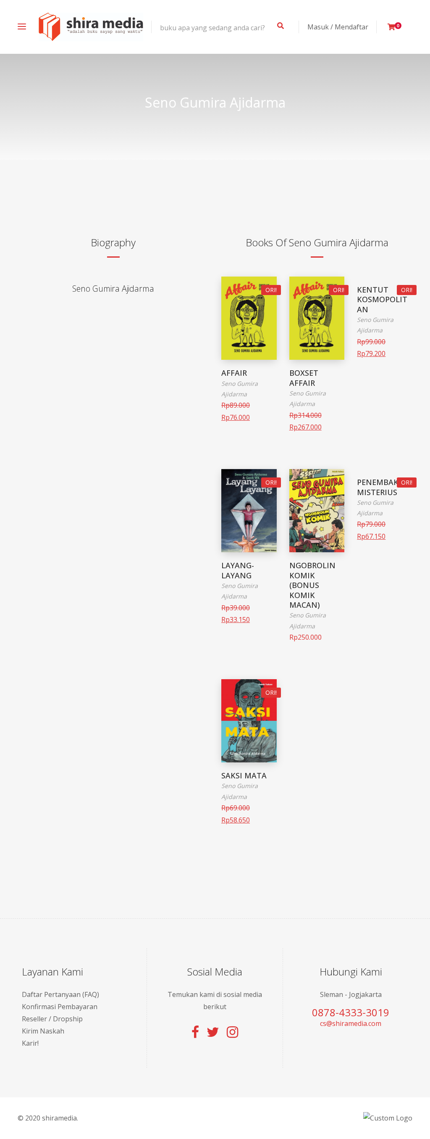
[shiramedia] (91, 27)
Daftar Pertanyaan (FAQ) (60, 994)
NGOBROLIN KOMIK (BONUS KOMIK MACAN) (312, 585)
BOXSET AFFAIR (303, 378)
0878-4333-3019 (350, 1012)
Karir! (30, 1043)
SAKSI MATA (244, 775)
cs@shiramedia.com (350, 1023)
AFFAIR (234, 373)
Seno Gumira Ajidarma (113, 288)
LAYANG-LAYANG (237, 570)
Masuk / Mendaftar (337, 27)
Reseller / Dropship (52, 1018)
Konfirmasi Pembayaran (59, 1006)
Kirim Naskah (43, 1031)
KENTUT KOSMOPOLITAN (382, 299)
